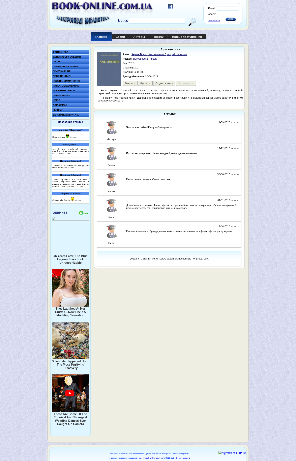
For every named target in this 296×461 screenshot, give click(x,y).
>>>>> (73, 137)
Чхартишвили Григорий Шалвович (167, 54)
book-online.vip (183, 458)
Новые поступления (187, 36)
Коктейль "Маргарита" (70, 130)
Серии (120, 36)
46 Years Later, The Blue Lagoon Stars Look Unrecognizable (70, 259)
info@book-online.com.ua (151, 458)
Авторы (139, 36)
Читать (130, 83)
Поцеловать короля (70, 193)
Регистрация (214, 21)
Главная (101, 36)
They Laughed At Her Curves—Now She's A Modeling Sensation (70, 312)
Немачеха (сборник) (70, 161)
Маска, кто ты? (71, 144)
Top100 (158, 36)
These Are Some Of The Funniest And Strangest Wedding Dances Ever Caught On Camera (70, 419)
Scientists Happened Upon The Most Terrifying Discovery (70, 365)
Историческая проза (145, 58)
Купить (145, 83)
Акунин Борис (139, 54)
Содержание (164, 83)
